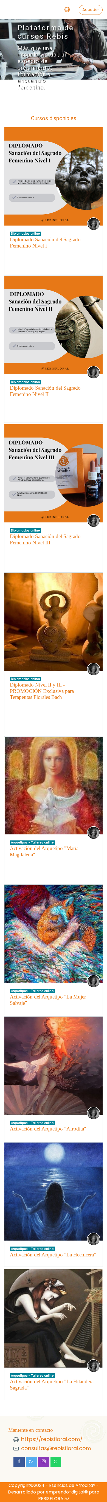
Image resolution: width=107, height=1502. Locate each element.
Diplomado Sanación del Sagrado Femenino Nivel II (45, 391)
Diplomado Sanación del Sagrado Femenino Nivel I (45, 243)
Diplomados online (25, 233)
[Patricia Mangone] (93, 223)
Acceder (90, 9)
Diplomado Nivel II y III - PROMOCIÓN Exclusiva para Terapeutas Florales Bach (42, 691)
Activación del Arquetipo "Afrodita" (48, 1129)
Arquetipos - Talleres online (32, 842)
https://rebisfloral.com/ (52, 1439)
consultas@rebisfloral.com (56, 1448)
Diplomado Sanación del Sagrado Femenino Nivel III (45, 539)
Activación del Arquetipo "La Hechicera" (53, 1255)
